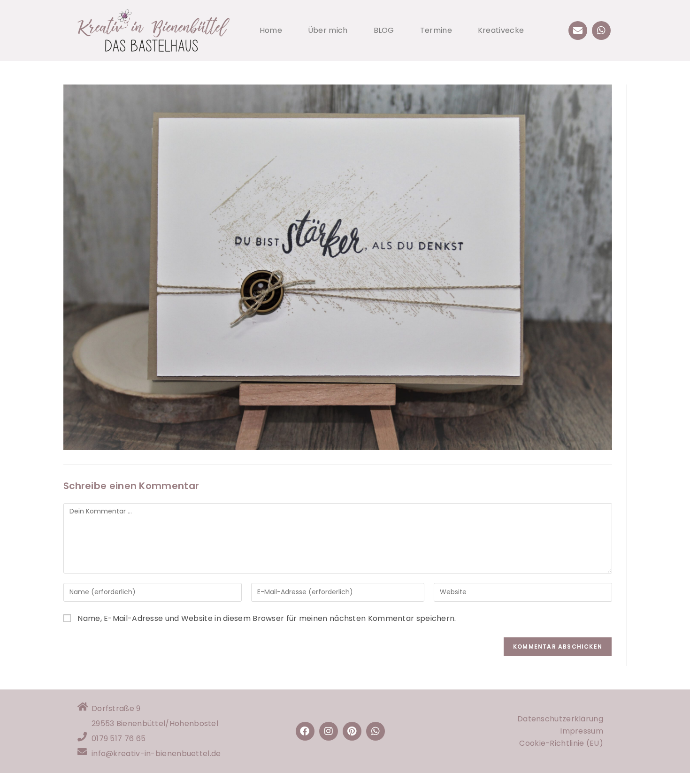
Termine (436, 30)
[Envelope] (577, 30)
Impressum (581, 731)
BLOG (384, 30)
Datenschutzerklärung (560, 718)
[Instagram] (328, 731)
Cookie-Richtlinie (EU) (561, 743)
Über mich (328, 30)
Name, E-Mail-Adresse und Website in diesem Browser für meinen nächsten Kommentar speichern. (266, 618)
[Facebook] (305, 731)
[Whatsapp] (601, 30)
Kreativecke (501, 30)
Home (271, 30)
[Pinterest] (352, 731)
